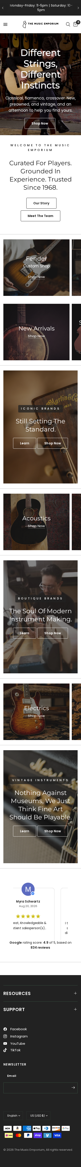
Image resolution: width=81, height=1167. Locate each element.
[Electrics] (36, 712)
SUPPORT (14, 1009)
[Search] (68, 24)
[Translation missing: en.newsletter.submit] (73, 1087)
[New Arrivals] (36, 332)
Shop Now (36, 277)
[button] (24, 443)
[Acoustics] (36, 522)
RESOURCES (17, 993)
